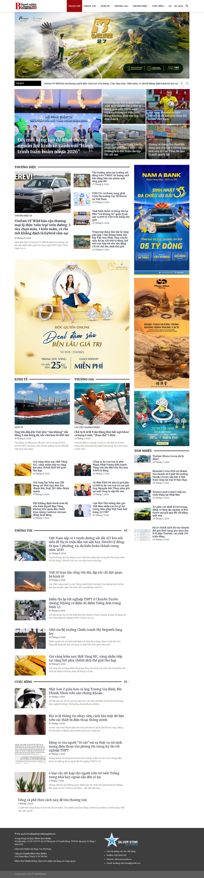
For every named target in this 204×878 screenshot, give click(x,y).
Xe (170, 6)
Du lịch (178, 6)
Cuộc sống (158, 6)
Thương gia (121, 6)
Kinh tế (105, 6)
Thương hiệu (140, 6)
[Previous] (182, 83)
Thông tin (89, 6)
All (125, 530)
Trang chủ (74, 6)
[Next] (187, 83)
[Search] (186, 5)
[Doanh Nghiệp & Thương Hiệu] (26, 6)
